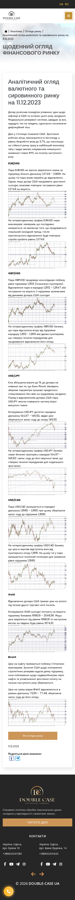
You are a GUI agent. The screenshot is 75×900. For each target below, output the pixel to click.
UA (61, 4)
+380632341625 (48, 853)
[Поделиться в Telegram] (17, 759)
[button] (33, 874)
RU (66, 4)
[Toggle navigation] (68, 15)
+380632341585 (12, 853)
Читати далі (37, 822)
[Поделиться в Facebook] (11, 759)
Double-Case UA (37, 883)
